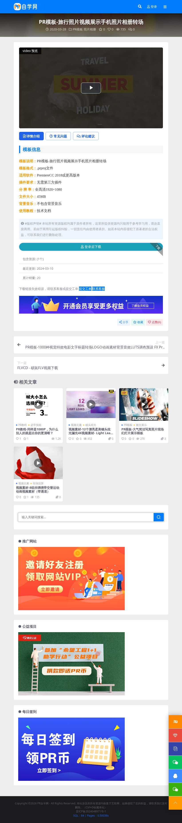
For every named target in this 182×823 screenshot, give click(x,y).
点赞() (156, 322)
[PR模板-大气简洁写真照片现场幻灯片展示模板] (143, 404)
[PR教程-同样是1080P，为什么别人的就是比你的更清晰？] (38, 404)
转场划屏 (38, 483)
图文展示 (141, 425)
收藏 (140, 322)
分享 (125, 322)
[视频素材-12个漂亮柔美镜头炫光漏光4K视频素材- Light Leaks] (90, 404)
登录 (154, 6)
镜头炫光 (90, 425)
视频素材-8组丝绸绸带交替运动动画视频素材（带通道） (37, 489)
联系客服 (98, 289)
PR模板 (78, 29)
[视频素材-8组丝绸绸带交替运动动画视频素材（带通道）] (38, 463)
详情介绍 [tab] (33, 136)
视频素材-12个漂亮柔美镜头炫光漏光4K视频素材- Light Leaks (90, 433)
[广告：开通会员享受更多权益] (91, 306)
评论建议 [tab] (88, 136)
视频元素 (76, 425)
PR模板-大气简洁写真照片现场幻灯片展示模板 (142, 431)
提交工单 (85, 289)
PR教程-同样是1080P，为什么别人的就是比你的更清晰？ (37, 431)
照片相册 (90, 29)
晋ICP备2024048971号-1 (91, 811)
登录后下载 (93, 247)
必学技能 (36, 425)
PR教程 (22, 425)
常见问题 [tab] (60, 136)
